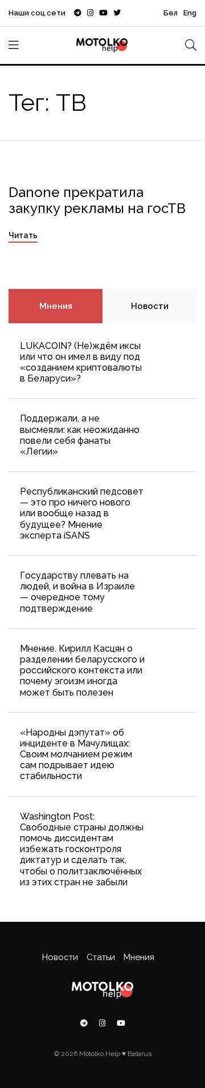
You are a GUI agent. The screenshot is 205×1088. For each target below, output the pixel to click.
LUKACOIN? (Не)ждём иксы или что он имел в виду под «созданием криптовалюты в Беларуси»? (81, 362)
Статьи (101, 957)
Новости (150, 306)
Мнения (55, 306)
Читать (23, 235)
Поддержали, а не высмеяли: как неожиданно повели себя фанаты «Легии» (80, 435)
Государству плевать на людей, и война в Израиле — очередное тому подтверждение (77, 592)
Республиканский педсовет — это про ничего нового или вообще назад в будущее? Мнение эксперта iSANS (82, 513)
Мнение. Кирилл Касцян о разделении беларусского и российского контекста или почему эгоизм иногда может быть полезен (82, 670)
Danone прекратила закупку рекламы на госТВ (97, 200)
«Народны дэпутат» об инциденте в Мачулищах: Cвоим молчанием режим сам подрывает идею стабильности (76, 754)
